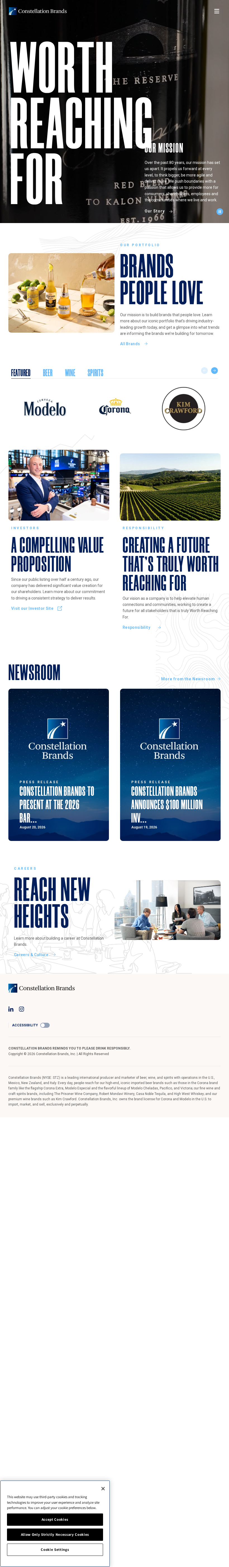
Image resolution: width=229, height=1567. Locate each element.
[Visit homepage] (38, 11)
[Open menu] (216, 11)
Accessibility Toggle (45, 1025)
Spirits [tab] (96, 372)
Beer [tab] (48, 372)
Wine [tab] (70, 372)
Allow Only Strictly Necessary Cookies (55, 1534)
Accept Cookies (55, 1519)
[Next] (214, 370)
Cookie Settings (55, 1549)
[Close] (103, 1489)
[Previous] (204, 370)
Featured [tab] (21, 372)
